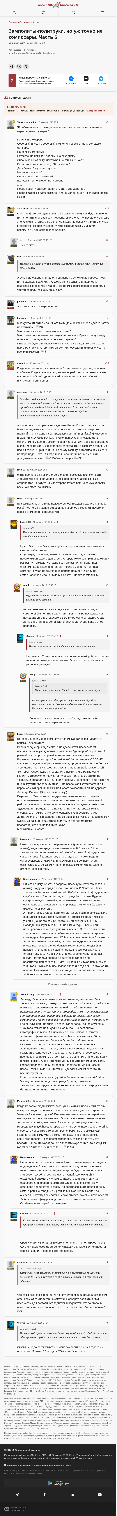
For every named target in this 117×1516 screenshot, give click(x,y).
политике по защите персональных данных (23, 1473)
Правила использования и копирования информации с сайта (37, 1465)
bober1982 (25, 522)
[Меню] (102, 12)
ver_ (22, 240)
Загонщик (22, 318)
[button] (43, 12)
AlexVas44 (22, 208)
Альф (26, 585)
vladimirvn (22, 363)
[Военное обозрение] (58, 5)
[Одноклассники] (45, 1495)
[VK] (72, 1495)
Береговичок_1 (31, 879)
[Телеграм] (17, 1495)
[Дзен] (100, 1495)
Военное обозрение (19, 22)
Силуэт (30, 636)
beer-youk (25, 839)
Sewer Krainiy (27, 994)
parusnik (21, 301)
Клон (20, 734)
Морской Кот (24, 1101)
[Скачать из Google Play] (58, 1483)
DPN (19, 498)
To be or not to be (26, 122)
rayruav (21, 470)
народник (22, 392)
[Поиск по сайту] (14, 12)
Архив (35, 22)
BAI (19, 256)
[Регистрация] (73, 12)
